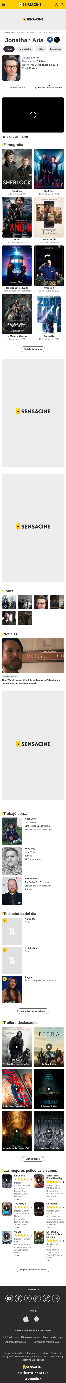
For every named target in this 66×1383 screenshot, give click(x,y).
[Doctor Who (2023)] (17, 265)
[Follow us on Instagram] (37, 1298)
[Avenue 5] (49, 265)
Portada (6, 32)
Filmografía (13, 145)
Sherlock (17, 191)
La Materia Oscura (16, 336)
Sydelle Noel (31, 948)
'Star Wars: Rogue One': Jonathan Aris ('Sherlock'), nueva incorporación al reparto (31, 681)
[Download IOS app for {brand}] (28, 1318)
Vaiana (17, 1232)
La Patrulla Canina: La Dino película (54, 1234)
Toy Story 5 (20, 1203)
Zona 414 (49, 336)
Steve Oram (31, 878)
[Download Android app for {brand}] (38, 1318)
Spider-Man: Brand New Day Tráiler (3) (17, 1106)
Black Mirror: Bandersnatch (37, 826)
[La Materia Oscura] (17, 314)
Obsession (52, 1203)
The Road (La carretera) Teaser (17, 1064)
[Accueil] (30, 4)
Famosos (16, 32)
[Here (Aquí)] (49, 217)
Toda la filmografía (33, 349)
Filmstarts (26, 1337)
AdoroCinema (13, 1341)
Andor (16, 239)
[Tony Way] (12, 861)
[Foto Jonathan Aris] (9, 602)
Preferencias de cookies (33, 1360)
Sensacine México (44, 1341)
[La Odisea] (7, 1181)
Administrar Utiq (39, 1356)
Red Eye (49, 191)
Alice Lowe (30, 819)
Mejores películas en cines (33, 1270)
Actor (35, 57)
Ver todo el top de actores (33, 1011)
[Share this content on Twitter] (57, 40)
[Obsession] (39, 1209)
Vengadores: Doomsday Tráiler (17, 1148)
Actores (25, 32)
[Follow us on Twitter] (28, 1298)
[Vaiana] (7, 1237)
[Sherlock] (17, 169)
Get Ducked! (30, 822)
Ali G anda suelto (33, 859)
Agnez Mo (30, 919)
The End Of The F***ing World (38, 882)
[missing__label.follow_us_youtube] (9, 1298)
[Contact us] (56, 1298)
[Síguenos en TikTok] (47, 1298)
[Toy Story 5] (7, 1209)
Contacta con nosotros (37, 1353)
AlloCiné (7, 1337)
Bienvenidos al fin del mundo (38, 829)
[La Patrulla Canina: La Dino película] (39, 1237)
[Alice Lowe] (12, 831)
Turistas (28, 856)
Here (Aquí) (49, 239)
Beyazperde (49, 1337)
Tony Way (30, 848)
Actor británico (37, 32)
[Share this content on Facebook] (50, 40)
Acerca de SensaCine (14, 1353)
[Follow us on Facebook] (19, 1298)
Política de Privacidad (19, 1356)
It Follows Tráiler (49, 1106)
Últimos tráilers (33, 1159)
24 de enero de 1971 (46, 64)
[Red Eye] (49, 169)
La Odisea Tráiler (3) (49, 1148)
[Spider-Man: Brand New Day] (39, 1181)
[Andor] (17, 217)
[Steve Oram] (12, 891)
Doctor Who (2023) (17, 287)
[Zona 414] (49, 314)
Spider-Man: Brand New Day (54, 1177)
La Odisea (19, 1175)
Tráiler (17, 1199)
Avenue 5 (49, 287)
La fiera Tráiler (49, 1064)
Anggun (29, 977)
